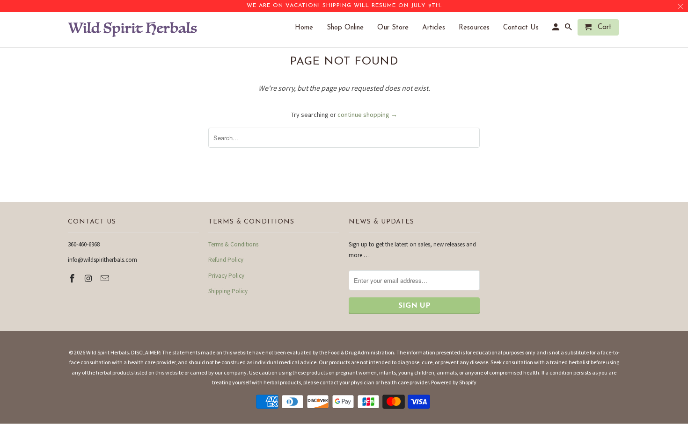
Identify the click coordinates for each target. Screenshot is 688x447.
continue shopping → (367, 114)
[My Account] (556, 29)
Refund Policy (225, 260)
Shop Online (350, 27)
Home (308, 27)
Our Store (397, 27)
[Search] (569, 29)
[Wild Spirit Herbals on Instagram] (89, 278)
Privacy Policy (226, 276)
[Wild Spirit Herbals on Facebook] (73, 278)
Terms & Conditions (233, 244)
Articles (438, 27)
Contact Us (525, 27)
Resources (479, 27)
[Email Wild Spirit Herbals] (106, 278)
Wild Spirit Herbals (107, 352)
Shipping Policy (228, 291)
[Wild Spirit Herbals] (133, 29)
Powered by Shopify (453, 382)
